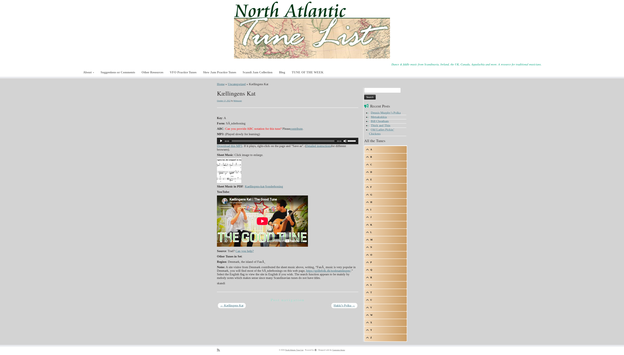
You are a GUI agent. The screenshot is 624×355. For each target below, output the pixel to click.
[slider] (352, 141)
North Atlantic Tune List (294, 350)
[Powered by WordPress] (315, 349)
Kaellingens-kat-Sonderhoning (264, 186)
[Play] (221, 141)
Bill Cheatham (380, 121)
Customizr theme (338, 350)
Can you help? (244, 251)
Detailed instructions (318, 146)
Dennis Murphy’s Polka (386, 112)
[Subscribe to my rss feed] (219, 350)
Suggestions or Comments (118, 72)
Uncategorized (237, 84)
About (87, 72)
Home (221, 84)
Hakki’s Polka (344, 305)
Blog (282, 72)
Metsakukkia (379, 117)
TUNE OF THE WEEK (308, 72)
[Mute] (345, 141)
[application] (287, 141)
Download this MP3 (229, 146)
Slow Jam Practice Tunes (219, 72)
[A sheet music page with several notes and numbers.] (229, 170)
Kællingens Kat (231, 305)
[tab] (385, 149)
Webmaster (237, 101)
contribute (296, 128)
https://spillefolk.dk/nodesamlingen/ (328, 270)
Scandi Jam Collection (258, 72)
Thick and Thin (380, 125)
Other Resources (152, 72)
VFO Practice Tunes (183, 72)
